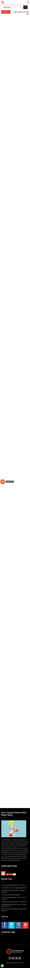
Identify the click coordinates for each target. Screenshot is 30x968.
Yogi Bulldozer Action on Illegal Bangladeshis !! (14, 888)
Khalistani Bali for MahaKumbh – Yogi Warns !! (14, 902)
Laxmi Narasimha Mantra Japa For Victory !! (13, 885)
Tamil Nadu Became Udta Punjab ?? (11, 895)
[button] (2, 481)
